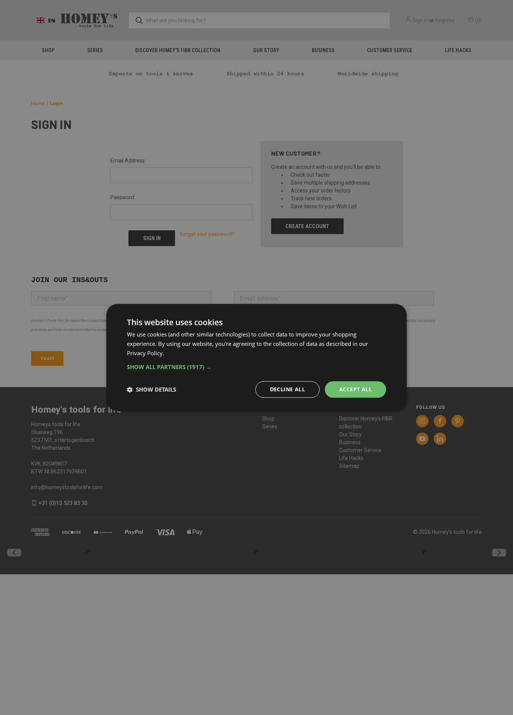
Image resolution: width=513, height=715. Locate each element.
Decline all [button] (287, 389)
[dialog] (256, 357)
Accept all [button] (355, 389)
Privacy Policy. (145, 353)
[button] (256, 367)
